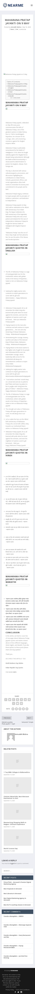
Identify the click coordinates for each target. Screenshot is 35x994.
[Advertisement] (17, 52)
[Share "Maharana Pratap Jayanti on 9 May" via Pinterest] (21, 700)
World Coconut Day (11, 848)
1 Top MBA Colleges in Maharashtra (17, 772)
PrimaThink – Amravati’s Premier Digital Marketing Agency (17, 883)
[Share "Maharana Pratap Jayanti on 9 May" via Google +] (14, 700)
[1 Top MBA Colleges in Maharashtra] (17, 761)
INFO (14, 672)
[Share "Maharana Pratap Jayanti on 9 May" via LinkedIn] (25, 700)
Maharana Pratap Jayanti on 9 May (17, 84)
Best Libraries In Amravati (12, 893)
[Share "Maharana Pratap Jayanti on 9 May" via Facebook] (6, 700)
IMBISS (21, 916)
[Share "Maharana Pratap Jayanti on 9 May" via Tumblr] (17, 700)
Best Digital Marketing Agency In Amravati (15, 899)
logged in (13, 863)
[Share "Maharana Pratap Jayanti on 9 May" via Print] (21, 703)
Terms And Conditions (23, 990)
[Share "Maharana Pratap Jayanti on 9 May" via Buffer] (29, 700)
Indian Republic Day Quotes (14, 668)
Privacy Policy (10, 990)
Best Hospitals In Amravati (13, 889)
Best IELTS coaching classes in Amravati (17, 905)
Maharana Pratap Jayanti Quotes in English (17, 87)
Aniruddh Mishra (16, 27)
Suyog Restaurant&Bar (13, 946)
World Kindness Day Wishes (14, 663)
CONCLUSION (16, 98)
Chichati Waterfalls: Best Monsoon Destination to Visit (16, 797)
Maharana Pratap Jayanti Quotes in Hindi (17, 91)
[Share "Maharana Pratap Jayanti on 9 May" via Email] (17, 703)
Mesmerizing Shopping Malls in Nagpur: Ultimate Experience (15, 823)
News (12, 29)
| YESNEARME (13, 970)
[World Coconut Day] (17, 837)
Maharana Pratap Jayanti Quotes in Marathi (17, 95)
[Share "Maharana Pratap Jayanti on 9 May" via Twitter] (10, 700)
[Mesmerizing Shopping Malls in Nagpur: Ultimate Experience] (17, 811)
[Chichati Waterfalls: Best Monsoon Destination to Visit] (17, 785)
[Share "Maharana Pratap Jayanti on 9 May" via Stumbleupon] (14, 703)
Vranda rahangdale (10, 916)
